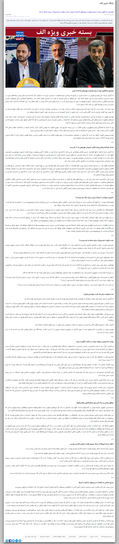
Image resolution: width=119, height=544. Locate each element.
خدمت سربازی (94, 537)
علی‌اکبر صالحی (83, 537)
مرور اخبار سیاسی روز (30, 537)
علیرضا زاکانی (72, 537)
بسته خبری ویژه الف (106, 537)
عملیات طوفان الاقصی (59, 537)
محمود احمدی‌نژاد (45, 537)
